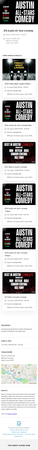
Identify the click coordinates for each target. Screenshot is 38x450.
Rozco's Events (12, 414)
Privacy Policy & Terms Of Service (12, 434)
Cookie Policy (18, 436)
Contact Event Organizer (19, 432)
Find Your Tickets (30, 434)
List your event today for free (19, 430)
